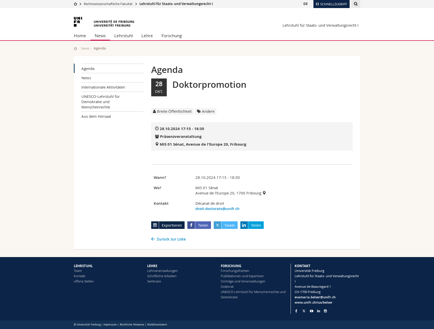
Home (80, 35)
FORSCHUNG (231, 266)
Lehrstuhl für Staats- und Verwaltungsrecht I (176, 4)
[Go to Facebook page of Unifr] (296, 311)
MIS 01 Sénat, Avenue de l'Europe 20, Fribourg (203, 144)
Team (78, 270)
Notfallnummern (157, 324)
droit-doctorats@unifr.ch (217, 208)
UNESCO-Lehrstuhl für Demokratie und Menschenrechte (100, 101)
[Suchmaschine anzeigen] (355, 4)
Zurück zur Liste (171, 239)
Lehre (147, 35)
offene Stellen (84, 281)
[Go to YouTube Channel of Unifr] (311, 311)
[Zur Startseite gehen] (75, 4)
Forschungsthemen (235, 270)
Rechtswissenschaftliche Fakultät (108, 4)
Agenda (87, 68)
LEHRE (152, 266)
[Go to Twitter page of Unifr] (304, 311)
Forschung (171, 35)
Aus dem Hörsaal (96, 116)
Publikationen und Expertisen (242, 276)
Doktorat (227, 286)
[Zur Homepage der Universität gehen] (104, 22)
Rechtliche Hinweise (132, 324)
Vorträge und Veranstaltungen (243, 281)
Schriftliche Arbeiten (162, 276)
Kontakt (79, 276)
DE (305, 4)
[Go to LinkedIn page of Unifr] (318, 311)
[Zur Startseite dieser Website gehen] (75, 48)
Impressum (110, 324)
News (100, 35)
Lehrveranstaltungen (162, 270)
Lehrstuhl (123, 35)
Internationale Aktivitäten (103, 87)
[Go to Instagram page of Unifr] (325, 311)
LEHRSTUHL (83, 266)
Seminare (154, 281)
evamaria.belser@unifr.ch (315, 297)
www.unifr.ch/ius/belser (314, 302)
